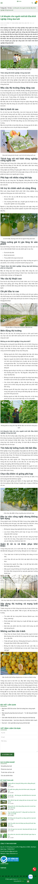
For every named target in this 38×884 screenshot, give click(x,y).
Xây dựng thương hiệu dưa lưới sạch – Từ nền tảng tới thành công (19, 714)
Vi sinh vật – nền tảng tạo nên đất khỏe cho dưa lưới (22, 795)
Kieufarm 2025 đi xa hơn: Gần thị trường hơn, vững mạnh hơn (18, 709)
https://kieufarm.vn (12, 853)
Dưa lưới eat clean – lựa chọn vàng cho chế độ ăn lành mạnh (19, 720)
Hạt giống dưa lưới (6, 766)
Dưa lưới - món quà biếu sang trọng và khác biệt (16, 723)
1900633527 (11, 849)
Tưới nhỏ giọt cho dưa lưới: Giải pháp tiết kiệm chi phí (22, 829)
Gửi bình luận (8, 754)
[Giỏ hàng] (36, 3)
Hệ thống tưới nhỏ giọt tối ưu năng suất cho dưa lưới (22, 818)
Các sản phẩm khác (7, 775)
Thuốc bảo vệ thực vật (7, 772)
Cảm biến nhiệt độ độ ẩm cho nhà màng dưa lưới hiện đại (18, 717)
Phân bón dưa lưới (6, 769)
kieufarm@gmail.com (11, 851)
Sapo (22, 881)
